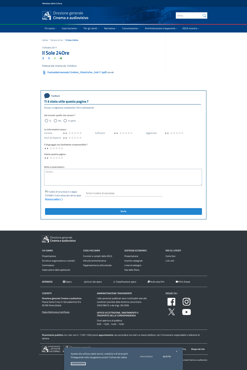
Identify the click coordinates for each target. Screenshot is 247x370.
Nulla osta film (157, 281)
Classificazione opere (125, 281)
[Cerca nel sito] (204, 15)
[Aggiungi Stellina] (66, 133)
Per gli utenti (90, 28)
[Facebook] (43, 58)
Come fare (170, 256)
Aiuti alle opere (94, 281)
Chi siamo (50, 28)
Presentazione (49, 256)
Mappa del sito (198, 349)
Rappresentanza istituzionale (97, 265)
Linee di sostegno (132, 265)
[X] (49, 58)
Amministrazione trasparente (160, 28)
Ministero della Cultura (52, 3)
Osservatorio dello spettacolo (56, 270)
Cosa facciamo (69, 28)
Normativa (109, 28)
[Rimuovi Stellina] (64, 133)
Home (45, 40)
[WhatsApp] (55, 58)
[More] (60, 58)
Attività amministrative (94, 260)
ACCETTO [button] (167, 356)
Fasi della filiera (131, 270)
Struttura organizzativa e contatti (58, 260)
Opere (68, 281)
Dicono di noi (57, 40)
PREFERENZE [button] (146, 356)
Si (50, 120)
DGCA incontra (190, 28)
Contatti (47, 293)
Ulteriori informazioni (78, 364)
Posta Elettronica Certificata (55, 312)
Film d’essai (184, 281)
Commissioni (48, 265)
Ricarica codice (52, 199)
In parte (72, 120)
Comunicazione (130, 28)
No (59, 120)
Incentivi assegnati (133, 260)
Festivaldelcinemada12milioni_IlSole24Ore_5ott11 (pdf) (77, 72)
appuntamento (106, 335)
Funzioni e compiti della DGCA (97, 256)
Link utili (170, 260)
